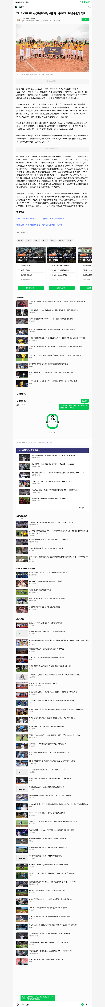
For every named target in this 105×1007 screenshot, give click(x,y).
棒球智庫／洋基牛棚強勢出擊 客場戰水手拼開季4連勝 (39, 225)
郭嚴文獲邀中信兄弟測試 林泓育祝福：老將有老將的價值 (40, 218)
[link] (23, 1004)
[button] (18, 1004)
